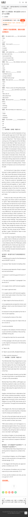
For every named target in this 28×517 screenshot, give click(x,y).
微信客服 (5, 24)
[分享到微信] (3, 492)
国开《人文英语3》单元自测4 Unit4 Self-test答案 (20, 502)
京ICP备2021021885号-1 (15, 513)
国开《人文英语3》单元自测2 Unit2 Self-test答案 (8, 502)
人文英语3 (6, 16)
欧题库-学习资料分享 (3, 2)
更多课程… (5, 480)
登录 (23, 20)
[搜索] (20, 2)
